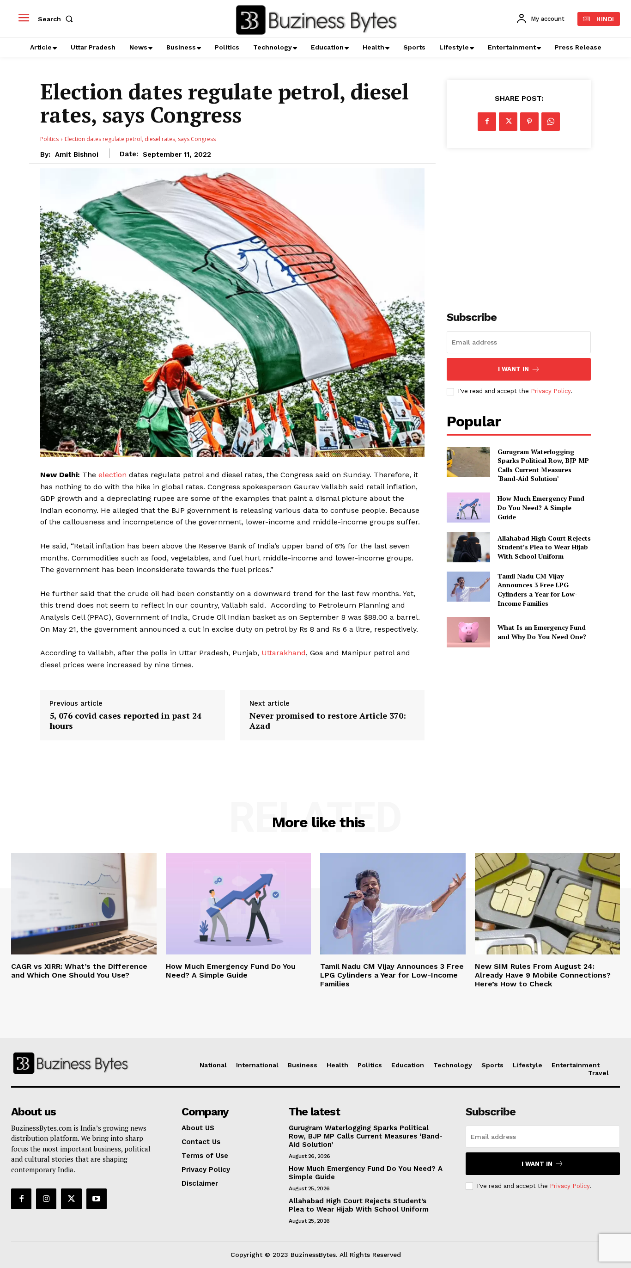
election (112, 474)
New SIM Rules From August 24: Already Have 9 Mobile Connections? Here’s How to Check (543, 975)
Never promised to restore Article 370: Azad (327, 721)
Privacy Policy (550, 391)
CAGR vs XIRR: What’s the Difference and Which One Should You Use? (79, 970)
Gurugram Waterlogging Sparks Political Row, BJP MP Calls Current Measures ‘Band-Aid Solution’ (543, 465)
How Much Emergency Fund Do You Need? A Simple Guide (541, 507)
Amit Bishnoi (76, 154)
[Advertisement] (518, 224)
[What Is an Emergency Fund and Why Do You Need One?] (468, 632)
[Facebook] (487, 121)
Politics (49, 139)
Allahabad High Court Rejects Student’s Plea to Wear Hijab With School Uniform (544, 547)
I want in (513, 368)
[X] (508, 121)
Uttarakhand (283, 652)
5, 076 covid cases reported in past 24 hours (125, 721)
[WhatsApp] (550, 121)
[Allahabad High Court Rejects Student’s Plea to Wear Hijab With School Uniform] (468, 547)
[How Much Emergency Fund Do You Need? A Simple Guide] (468, 507)
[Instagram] (46, 1198)
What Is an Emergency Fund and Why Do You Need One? (542, 632)
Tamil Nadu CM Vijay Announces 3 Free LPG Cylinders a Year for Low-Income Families (537, 590)
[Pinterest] (529, 121)
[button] (57, 19)
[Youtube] (96, 1198)
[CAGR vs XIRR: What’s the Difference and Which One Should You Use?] (84, 903)
